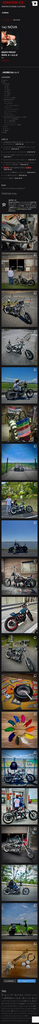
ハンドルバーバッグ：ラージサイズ (15, 152)
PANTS (8, 92)
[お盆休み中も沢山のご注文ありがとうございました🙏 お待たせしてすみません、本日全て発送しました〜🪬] (20, 347)
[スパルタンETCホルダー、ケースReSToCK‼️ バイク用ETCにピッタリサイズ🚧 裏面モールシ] (20, 577)
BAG (7, 86)
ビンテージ (14, 1003)
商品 (4, 82)
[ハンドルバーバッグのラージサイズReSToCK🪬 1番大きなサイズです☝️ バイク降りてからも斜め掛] (20, 309)
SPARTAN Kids (9, 193)
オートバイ (17, 1011)
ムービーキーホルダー (13, 105)
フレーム (13, 1008)
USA (33, 1001)
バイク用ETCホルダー (11, 175)
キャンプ (18, 1008)
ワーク (8, 1008)
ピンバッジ (9, 113)
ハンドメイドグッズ (11, 111)
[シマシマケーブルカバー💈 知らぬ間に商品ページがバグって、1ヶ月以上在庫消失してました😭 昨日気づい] (20, 423)
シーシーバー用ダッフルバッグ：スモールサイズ (19, 155)
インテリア (9, 101)
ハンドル (20, 1006)
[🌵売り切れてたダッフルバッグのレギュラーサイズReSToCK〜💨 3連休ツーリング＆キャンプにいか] (20, 883)
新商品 (6, 130)
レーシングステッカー (13, 109)
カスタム (19, 994)
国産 (12, 1011)
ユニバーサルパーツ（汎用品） (14, 124)
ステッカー (9, 107)
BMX (34, 1006)
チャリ (29, 1001)
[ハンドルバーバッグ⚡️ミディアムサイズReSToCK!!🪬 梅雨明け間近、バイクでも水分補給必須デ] (20, 844)
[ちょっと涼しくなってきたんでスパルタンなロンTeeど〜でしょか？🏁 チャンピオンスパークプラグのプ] (20, 270)
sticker (26, 1016)
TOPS (7, 95)
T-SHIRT (8, 93)
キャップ (24, 1008)
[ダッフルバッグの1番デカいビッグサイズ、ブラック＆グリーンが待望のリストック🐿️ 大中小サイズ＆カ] (20, 653)
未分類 (4, 132)
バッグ (7, 1006)
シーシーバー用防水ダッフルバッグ (15, 172)
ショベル (30, 1006)
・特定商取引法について (10, 72)
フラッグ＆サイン (10, 115)
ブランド (30, 1013)
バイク (27, 995)
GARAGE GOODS (9, 99)
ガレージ (30, 1008)
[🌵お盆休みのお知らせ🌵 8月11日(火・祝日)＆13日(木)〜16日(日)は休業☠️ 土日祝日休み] (20, 538)
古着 (24, 1001)
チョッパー (8, 994)
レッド (3, 1016)
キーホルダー (9, 103)
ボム (10, 1016)
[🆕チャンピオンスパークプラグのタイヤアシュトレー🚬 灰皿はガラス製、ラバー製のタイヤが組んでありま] (20, 691)
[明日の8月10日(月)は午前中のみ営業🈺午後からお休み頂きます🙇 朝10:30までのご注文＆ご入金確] (20, 462)
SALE (6, 126)
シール (25, 1006)
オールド (35, 1013)
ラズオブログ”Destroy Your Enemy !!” (13, 188)
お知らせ (5, 80)
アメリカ (20, 1001)
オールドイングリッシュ (18, 1016)
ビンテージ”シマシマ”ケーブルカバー (15, 160)
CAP (7, 88)
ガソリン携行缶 (8, 178)
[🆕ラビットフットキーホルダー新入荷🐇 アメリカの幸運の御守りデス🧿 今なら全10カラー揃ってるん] (20, 730)
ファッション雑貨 (10, 97)
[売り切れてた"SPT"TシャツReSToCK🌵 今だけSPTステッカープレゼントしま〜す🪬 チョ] (20, 806)
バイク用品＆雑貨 (10, 121)
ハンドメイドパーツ (11, 122)
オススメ (7, 128)
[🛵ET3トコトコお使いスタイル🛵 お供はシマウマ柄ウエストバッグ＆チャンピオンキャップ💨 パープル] (20, 921)
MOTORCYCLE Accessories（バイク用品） (16, 117)
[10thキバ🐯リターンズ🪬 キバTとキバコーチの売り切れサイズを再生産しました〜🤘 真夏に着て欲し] (20, 768)
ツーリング (9, 1001)
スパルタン (17, 998)
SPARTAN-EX (20, 1018)
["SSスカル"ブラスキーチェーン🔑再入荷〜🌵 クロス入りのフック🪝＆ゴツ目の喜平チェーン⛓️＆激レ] (20, 959)
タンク (3, 1008)
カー (14, 1001)
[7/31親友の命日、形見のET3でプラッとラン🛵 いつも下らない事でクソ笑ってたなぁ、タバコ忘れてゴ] (20, 500)
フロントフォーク (18, 1013)
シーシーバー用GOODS (12, 119)
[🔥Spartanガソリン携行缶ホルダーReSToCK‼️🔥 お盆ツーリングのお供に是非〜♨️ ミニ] (20, 615)
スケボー (8, 1011)
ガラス (7, 1016)
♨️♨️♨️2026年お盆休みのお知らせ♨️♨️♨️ (17, 167)
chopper (22, 1003)
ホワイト (25, 1013)
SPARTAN (8, 998)
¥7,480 (10, 56)
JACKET (8, 90)
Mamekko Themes (23, 1020)
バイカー (28, 998)
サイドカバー (9, 1013)
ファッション (31, 1011)
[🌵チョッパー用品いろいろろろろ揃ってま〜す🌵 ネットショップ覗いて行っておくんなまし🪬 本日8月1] (20, 385)
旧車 (34, 1008)
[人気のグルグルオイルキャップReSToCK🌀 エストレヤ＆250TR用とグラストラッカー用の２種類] (20, 232)
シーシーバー (24, 1011)
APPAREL (7, 84)
